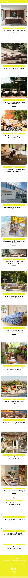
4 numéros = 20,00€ (14, 559)
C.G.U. (14, 572)
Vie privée (14, 573)
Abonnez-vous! (14, 556)
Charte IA (14, 571)
